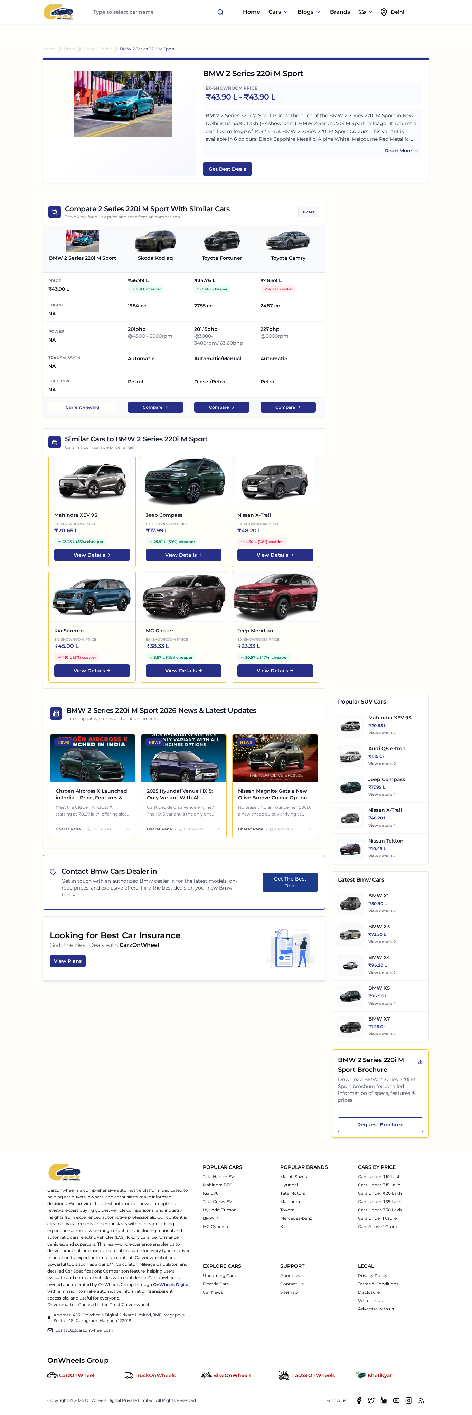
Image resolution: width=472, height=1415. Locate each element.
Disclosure (369, 1292)
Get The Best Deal (290, 882)
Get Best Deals (227, 169)
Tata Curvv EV (217, 1201)
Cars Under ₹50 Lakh (380, 1209)
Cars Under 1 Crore (377, 1218)
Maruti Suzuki (294, 1176)
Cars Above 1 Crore (377, 1226)
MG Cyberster (217, 1226)
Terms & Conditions (378, 1283)
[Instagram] (408, 1400)
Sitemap (289, 1292)
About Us (290, 1275)
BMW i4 (211, 1218)
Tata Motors (292, 1193)
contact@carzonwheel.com (84, 1330)
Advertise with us (376, 1308)
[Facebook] (359, 1400)
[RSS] (421, 1400)
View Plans (68, 961)
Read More (398, 151)
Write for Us (370, 1300)
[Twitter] (371, 1400)
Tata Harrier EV (218, 1176)
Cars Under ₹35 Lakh (380, 1201)
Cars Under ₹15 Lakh (379, 1185)
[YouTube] (396, 1400)
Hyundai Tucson (220, 1209)
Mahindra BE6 (217, 1185)
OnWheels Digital (171, 1284)
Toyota (287, 1209)
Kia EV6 (210, 1193)
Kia (283, 1226)
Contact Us (292, 1283)
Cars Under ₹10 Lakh (379, 1176)
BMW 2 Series (98, 49)
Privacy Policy (372, 1275)
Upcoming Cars (219, 1275)
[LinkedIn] (383, 1400)
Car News (213, 1292)
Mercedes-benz (296, 1218)
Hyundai (289, 1185)
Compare (152, 407)
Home (251, 12)
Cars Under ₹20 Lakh (380, 1193)
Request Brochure (380, 1124)
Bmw (69, 49)
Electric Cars (216, 1283)
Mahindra (290, 1201)
